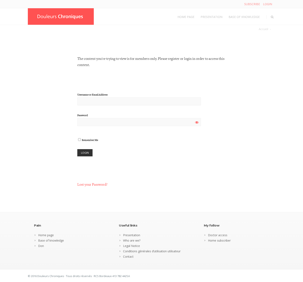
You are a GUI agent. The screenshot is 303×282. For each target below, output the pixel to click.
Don (41, 246)
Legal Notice (131, 246)
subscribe (252, 4)
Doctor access (217, 235)
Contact (128, 256)
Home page (185, 17)
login (267, 4)
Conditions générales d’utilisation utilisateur (152, 251)
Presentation (211, 17)
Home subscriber (219, 240)
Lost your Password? (92, 184)
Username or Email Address (92, 94)
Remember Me (89, 140)
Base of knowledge (244, 17)
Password (82, 115)
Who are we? (131, 240)
